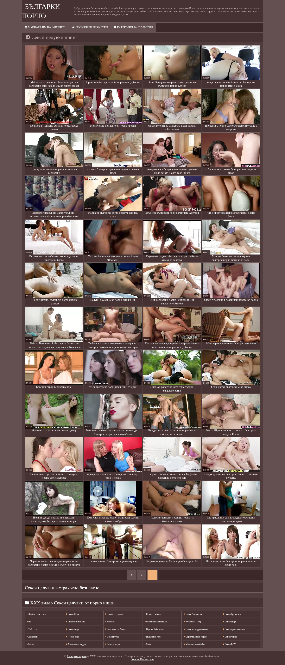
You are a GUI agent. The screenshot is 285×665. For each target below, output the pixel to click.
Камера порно (113, 644)
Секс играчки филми (234, 629)
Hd (29, 621)
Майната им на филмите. (46, 27)
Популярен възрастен (91, 27)
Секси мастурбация (116, 629)
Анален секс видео (76, 644)
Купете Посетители (142, 659)
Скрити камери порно (196, 636)
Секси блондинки (193, 614)
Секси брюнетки (232, 614)
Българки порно (76, 656)
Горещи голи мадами (156, 621)
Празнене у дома (114, 614)
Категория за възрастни (134, 27)
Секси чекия (230, 636)
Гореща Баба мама (155, 629)
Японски (110, 621)
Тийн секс (33, 629)
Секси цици (73, 629)
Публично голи (153, 636)
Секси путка (112, 636)
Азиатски (32, 636)
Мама (31, 644)
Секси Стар (73, 614)
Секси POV (230, 644)
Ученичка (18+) (193, 621)
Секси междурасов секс (196, 629)
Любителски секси (37, 614)
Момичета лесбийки (195, 644)
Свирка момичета (76, 621)
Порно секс (73, 636)
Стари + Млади (153, 614)
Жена (148, 644)
